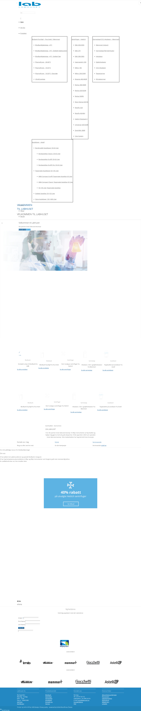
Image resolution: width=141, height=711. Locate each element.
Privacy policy (44, 707)
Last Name (21, 624)
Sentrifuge (48, 697)
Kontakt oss (22, 230)
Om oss (28, 230)
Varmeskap (48, 698)
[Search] (21, 18)
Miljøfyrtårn (105, 702)
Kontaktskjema (78, 702)
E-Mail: (20, 618)
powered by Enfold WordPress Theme (60, 707)
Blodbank (48, 695)
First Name (21, 621)
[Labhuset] (29, 8)
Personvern (105, 697)
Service (47, 704)
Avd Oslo (19, 702)
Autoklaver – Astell (38, 142)
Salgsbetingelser (107, 698)
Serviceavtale (97, 442)
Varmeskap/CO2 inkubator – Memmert (106, 39)
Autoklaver (48, 700)
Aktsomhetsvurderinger (109, 695)
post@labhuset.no (83, 700)
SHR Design (35, 707)
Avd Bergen (20, 704)
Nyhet (57, 442)
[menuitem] (72, 15)
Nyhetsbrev (105, 700)
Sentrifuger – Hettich (79, 39)
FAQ (75, 704)
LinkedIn (104, 704)
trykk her (103, 445)
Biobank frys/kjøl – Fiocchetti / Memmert (46, 39)
